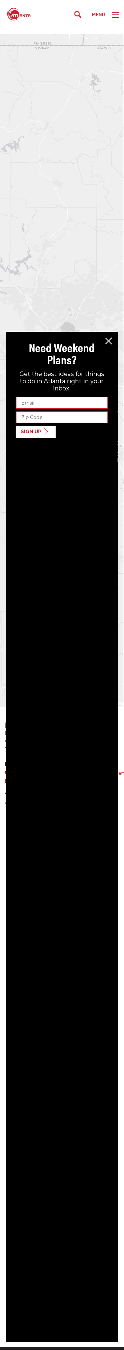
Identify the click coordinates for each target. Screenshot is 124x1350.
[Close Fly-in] (108, 341)
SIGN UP (31, 431)
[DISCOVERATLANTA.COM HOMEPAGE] (19, 14)
